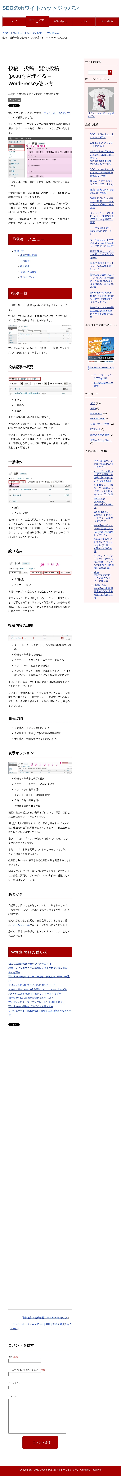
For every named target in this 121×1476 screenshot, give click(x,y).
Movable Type (97, 418)
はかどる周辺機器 (99, 434)
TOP (24, 33)
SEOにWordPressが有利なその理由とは (29, 964)
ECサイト (95, 429)
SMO (93, 408)
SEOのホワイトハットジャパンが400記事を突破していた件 (102, 172)
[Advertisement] (60, 52)
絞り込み (25, 266)
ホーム (14, 21)
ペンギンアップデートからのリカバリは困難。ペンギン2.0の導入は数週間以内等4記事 (104, 562)
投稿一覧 (19, 251)
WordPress (14, 100)
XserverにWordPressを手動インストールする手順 (34, 993)
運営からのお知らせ (101, 440)
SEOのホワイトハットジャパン (40, 8)
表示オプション (28, 277)
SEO (92, 403)
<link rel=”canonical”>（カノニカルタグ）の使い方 (102, 576)
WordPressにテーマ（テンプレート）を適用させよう (36, 1002)
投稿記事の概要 (28, 255)
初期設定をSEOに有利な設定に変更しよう (31, 998)
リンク (83, 21)
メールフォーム (21, 925)
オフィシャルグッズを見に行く (101, 115)
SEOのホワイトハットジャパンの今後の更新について (102, 266)
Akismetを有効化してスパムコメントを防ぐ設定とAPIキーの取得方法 (103, 545)
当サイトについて (37, 21)
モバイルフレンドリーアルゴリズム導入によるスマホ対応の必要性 (102, 242)
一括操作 (25, 261)
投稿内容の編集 (28, 272)
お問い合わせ (61, 21)
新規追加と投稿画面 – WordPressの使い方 (45, 1317)
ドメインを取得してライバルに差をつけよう (32, 985)
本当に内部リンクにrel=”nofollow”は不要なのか (103, 464)
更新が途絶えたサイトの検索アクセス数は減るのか (102, 254)
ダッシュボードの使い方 (57, 113)
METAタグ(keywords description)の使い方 (103, 503)
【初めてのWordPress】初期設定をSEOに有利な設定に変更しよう (103, 591)
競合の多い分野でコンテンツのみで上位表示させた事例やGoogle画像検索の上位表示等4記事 (102, 280)
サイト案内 (107, 21)
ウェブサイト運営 (99, 424)
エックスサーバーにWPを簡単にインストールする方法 (37, 989)
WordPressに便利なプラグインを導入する (30, 1006)
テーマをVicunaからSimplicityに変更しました (101, 231)
